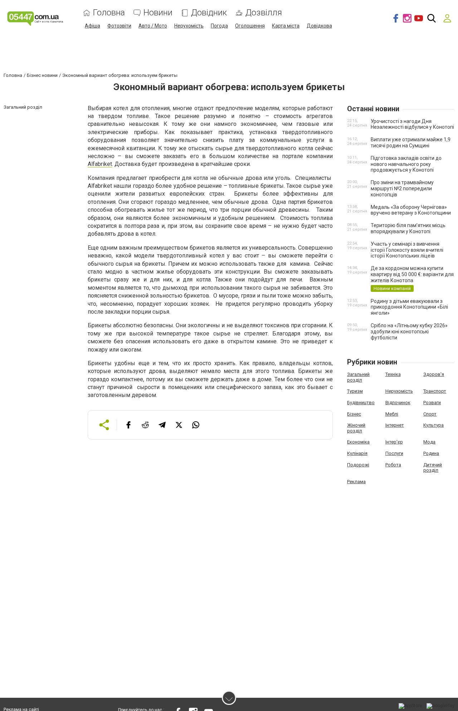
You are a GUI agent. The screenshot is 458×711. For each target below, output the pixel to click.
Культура (433, 425)
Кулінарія (357, 453)
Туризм (355, 391)
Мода (429, 442)
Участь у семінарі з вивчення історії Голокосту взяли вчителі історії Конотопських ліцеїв (407, 250)
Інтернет (394, 425)
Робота (393, 464)
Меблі (391, 414)
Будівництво (361, 402)
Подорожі (358, 464)
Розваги (432, 402)
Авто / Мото (152, 26)
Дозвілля (263, 13)
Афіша (92, 26)
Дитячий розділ (432, 467)
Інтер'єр (394, 442)
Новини (157, 13)
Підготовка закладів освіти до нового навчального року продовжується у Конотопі (406, 164)
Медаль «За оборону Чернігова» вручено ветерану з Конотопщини (411, 210)
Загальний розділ (358, 377)
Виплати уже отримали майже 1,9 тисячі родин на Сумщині (410, 142)
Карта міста (285, 26)
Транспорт (434, 391)
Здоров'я (433, 374)
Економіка (358, 442)
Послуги (394, 453)
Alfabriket (100, 164)
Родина (431, 453)
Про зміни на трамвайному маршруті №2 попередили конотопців (402, 188)
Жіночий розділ (356, 427)
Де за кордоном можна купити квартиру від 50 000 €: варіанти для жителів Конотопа (412, 274)
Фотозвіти (119, 26)
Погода (219, 26)
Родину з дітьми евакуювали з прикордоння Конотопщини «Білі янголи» (409, 307)
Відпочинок (397, 402)
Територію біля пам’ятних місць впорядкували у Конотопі (408, 228)
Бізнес (354, 414)
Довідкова (319, 26)
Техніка (393, 374)
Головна (109, 13)
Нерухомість (189, 26)
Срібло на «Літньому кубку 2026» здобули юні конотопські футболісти (409, 331)
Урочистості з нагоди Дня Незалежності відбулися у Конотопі (412, 124)
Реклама (356, 481)
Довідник (209, 13)
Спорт (430, 414)
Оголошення (250, 26)
